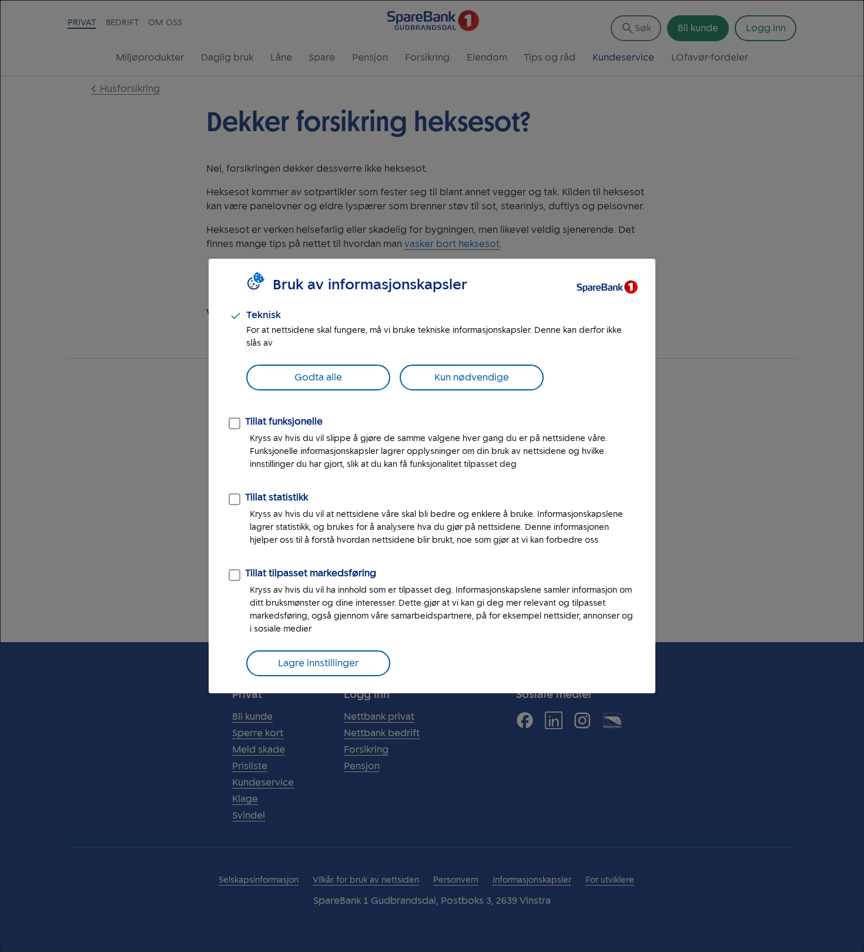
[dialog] (432, 476)
